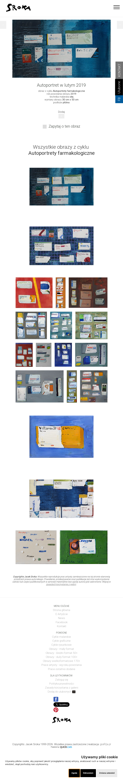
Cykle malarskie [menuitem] (61, 636)
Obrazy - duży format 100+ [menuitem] (61, 656)
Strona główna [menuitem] (61, 610)
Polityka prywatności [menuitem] (61, 683)
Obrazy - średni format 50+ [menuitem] (62, 652)
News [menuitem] (61, 618)
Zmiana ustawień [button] (107, 773)
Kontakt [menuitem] (61, 626)
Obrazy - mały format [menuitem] (61, 648)
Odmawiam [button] (88, 773)
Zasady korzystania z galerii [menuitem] (61, 687)
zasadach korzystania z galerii (61, 584)
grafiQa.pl (105, 744)
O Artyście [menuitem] (61, 614)
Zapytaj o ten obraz (64, 126)
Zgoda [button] (74, 773)
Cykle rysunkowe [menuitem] (61, 644)
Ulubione (119, 87)
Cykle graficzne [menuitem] (61, 640)
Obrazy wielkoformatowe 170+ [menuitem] (61, 660)
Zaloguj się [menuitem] (61, 679)
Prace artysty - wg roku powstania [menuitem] (61, 664)
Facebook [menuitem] (62, 622)
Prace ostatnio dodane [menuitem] (61, 669)
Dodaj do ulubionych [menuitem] (61, 691)
